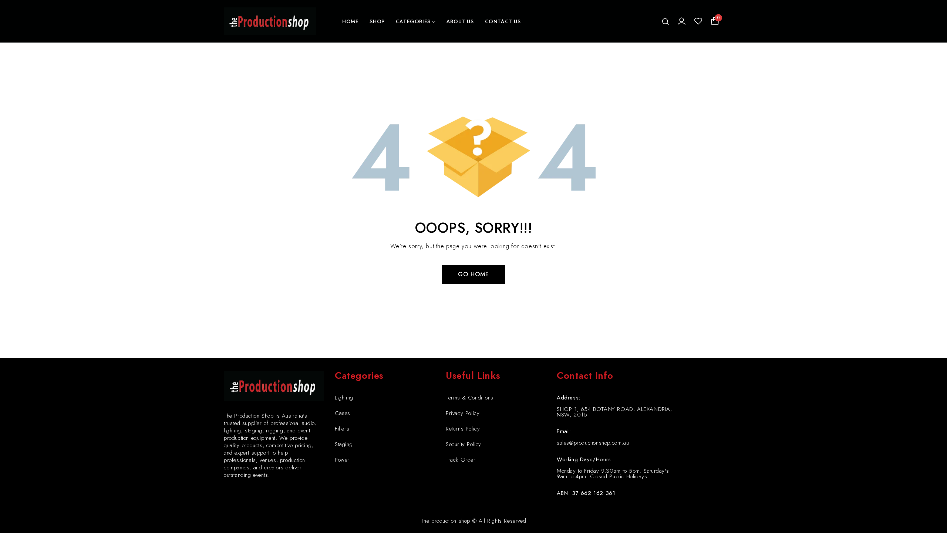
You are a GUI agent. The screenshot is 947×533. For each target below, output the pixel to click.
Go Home (473, 274)
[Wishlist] (698, 21)
